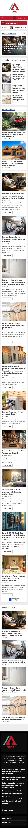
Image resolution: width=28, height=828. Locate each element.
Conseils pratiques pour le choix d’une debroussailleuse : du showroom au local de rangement (13, 134)
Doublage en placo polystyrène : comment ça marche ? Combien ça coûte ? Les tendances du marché (6, 88)
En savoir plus (8, 213)
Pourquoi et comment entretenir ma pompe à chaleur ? (14, 400)
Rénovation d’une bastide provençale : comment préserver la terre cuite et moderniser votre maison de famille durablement (14, 355)
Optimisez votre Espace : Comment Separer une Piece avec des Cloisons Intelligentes (14, 564)
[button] (2, 18)
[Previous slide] (23, 33)
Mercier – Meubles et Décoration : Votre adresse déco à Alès (14, 439)
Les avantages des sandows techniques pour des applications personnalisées (6, 99)
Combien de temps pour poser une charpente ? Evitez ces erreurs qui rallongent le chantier (12, 163)
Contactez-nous (22, 18)
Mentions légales (6, 822)
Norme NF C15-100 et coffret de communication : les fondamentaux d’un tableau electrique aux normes (14, 521)
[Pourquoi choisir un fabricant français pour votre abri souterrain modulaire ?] (14, 649)
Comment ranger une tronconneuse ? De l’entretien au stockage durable (13, 48)
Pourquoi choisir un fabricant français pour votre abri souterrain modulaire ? (6, 78)
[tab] (5, 60)
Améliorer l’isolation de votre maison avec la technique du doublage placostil (14, 478)
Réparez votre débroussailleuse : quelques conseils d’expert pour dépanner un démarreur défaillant (6, 67)
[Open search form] (10, 18)
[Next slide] (25, 33)
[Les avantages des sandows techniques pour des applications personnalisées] (14, 705)
